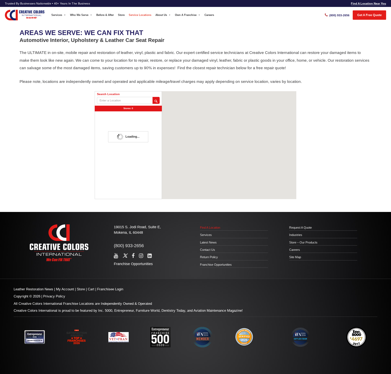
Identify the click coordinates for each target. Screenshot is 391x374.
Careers (209, 14)
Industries (295, 235)
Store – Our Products (303, 242)
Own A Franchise (186, 14)
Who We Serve (79, 14)
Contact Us (207, 249)
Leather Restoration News (33, 289)
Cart (91, 289)
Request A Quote (300, 227)
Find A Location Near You (368, 3)
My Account (65, 289)
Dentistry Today (173, 311)
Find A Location (210, 227)
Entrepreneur (124, 311)
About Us (161, 14)
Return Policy (209, 257)
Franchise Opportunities (133, 264)
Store (121, 14)
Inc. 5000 (105, 311)
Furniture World (147, 311)
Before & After (105, 14)
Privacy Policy (54, 296)
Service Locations (140, 14)
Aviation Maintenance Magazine (217, 311)
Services (56, 14)
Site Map (295, 257)
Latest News (208, 242)
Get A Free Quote (369, 15)
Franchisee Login (110, 289)
